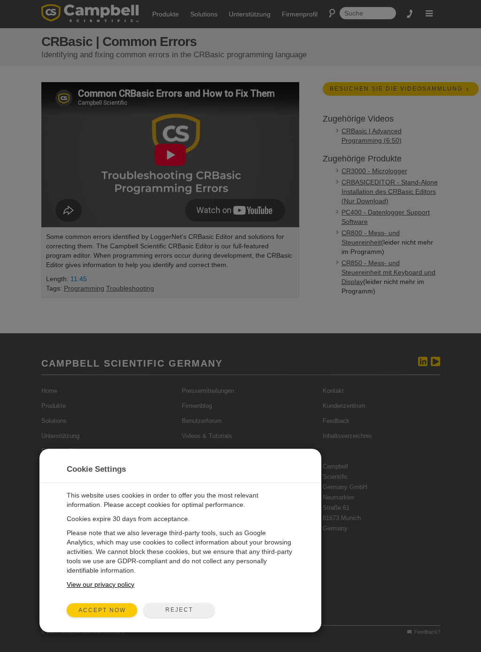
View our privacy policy (100, 584)
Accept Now (102, 610)
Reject (179, 609)
